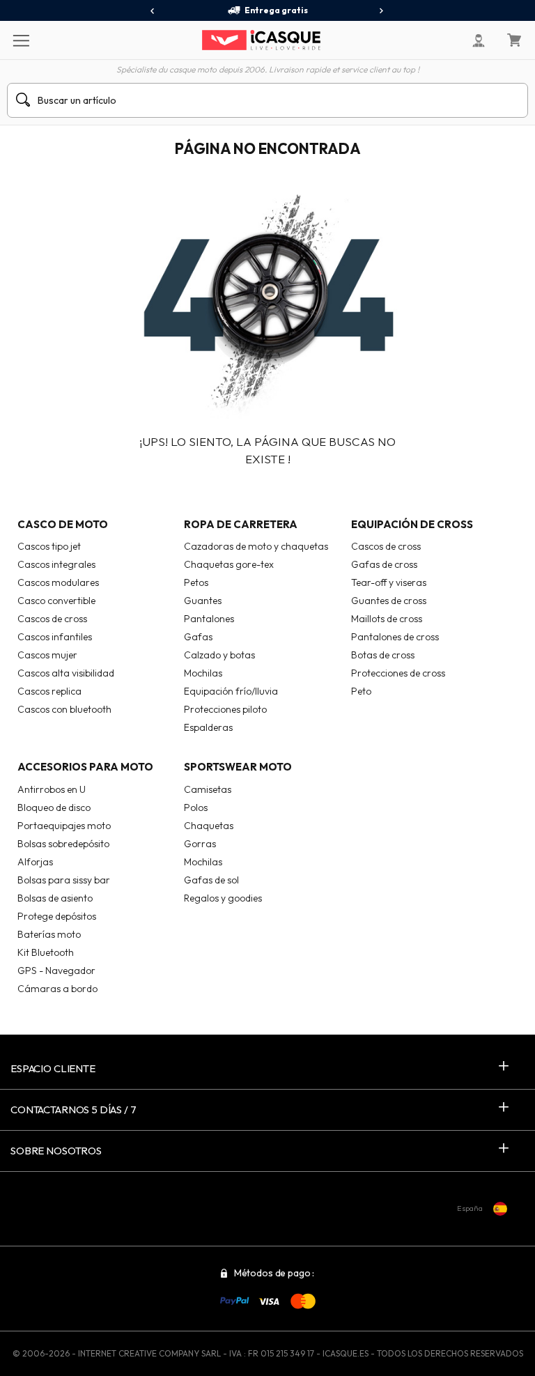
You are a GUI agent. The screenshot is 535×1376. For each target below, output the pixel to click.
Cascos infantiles (54, 637)
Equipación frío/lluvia (231, 691)
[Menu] (20, 39)
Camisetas (207, 789)
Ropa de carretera (240, 524)
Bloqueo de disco (54, 807)
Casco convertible (56, 600)
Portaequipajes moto (64, 825)
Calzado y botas (219, 655)
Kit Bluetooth (45, 952)
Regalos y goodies (223, 898)
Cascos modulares (58, 582)
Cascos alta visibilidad (65, 673)
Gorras (200, 843)
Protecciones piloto (225, 709)
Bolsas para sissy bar (63, 880)
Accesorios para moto (85, 766)
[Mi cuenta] (479, 40)
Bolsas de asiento (55, 898)
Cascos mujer (47, 655)
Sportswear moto (238, 766)
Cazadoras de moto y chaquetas (256, 546)
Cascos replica (49, 691)
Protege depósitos (56, 916)
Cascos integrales (56, 564)
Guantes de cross (388, 600)
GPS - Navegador (56, 970)
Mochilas (203, 673)
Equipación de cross (412, 524)
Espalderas (208, 727)
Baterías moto (49, 934)
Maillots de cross (386, 618)
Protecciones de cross (398, 673)
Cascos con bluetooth (64, 709)
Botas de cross (382, 655)
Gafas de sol (211, 880)
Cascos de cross (52, 618)
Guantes (203, 600)
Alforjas (35, 862)
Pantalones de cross (395, 637)
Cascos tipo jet (49, 546)
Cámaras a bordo (57, 988)
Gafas (198, 637)
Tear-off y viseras (388, 582)
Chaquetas (208, 825)
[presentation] (153, 11)
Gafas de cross (384, 564)
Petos (196, 582)
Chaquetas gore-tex (229, 564)
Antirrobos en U (51, 789)
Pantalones (209, 618)
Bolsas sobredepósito (63, 843)
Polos (196, 807)
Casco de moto (62, 524)
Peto (361, 691)
